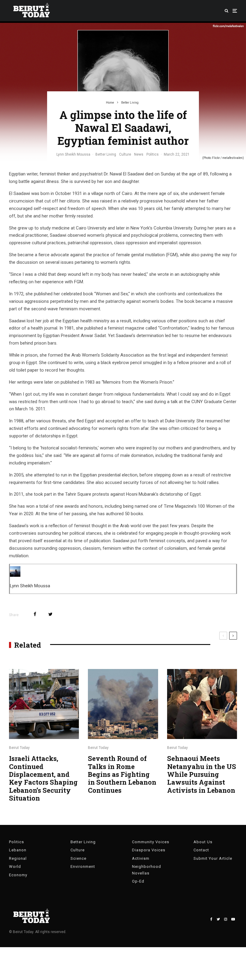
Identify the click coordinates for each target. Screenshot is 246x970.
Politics (152, 154)
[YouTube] (233, 919)
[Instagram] (225, 919)
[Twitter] (218, 919)
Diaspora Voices (148, 850)
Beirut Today (19, 748)
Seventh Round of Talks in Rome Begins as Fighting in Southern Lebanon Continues (122, 774)
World (15, 866)
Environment (82, 866)
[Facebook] (211, 919)
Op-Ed (138, 881)
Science (78, 858)
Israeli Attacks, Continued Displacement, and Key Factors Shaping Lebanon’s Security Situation (43, 778)
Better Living (105, 154)
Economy (18, 875)
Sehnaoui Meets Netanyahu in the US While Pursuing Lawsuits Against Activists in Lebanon (201, 774)
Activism (140, 858)
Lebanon (17, 850)
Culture (125, 154)
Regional (18, 858)
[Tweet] (50, 614)
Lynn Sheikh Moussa (73, 154)
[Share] (35, 614)
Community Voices (150, 842)
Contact (201, 850)
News (138, 154)
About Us (203, 842)
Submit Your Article (213, 858)
